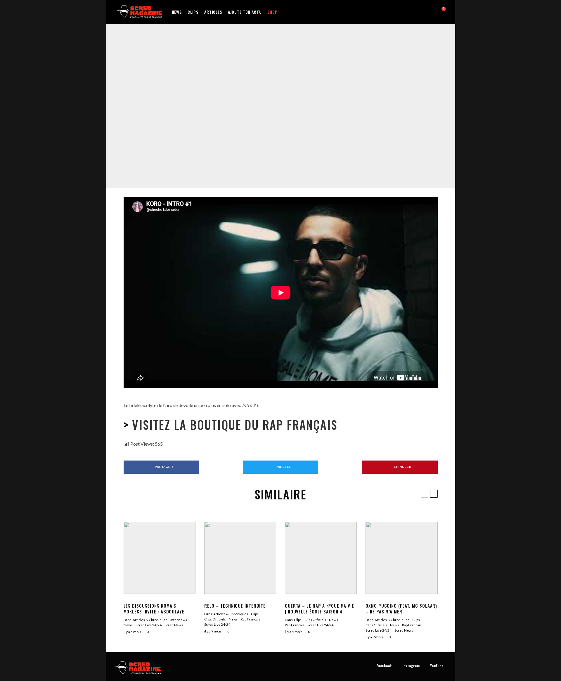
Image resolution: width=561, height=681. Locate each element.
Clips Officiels (254, 102)
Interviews (178, 620)
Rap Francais (289, 102)
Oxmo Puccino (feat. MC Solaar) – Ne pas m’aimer (401, 608)
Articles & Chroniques (150, 620)
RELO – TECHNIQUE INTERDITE (235, 605)
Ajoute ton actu (245, 12)
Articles (213, 12)
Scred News (174, 625)
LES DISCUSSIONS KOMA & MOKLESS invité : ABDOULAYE (154, 608)
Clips (193, 12)
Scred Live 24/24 (315, 102)
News (177, 12)
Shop (272, 12)
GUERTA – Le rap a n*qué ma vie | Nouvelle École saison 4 (319, 608)
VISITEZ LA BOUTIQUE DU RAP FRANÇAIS (233, 424)
